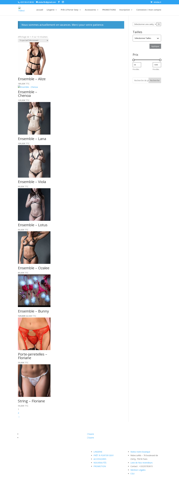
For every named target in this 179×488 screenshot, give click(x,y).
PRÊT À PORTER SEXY (104, 455)
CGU (132, 473)
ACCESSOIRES (100, 459)
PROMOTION (100, 466)
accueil (39, 10)
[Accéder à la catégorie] (159, 24)
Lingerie (50, 10)
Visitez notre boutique (140, 451)
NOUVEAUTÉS (100, 462)
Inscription (124, 10)
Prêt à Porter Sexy (69, 10)
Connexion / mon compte (148, 10)
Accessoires (90, 10)
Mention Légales (138, 470)
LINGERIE (98, 451)
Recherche (155, 80)
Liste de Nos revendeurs (141, 462)
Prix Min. (136, 69)
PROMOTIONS (109, 10)
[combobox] (147, 38)
